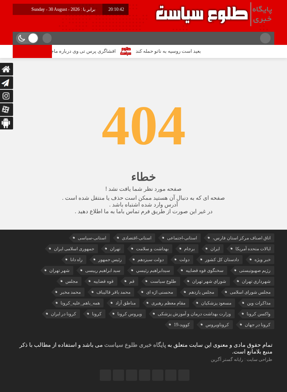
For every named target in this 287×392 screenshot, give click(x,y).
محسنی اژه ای (159, 292)
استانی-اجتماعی (182, 238)
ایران (215, 248)
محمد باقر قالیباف (113, 292)
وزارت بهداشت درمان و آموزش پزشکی (194, 313)
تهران (115, 248)
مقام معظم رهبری (168, 303)
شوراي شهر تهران (209, 281)
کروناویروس (217, 324)
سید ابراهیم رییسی (102, 270)
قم (132, 281)
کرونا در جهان (258, 324)
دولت (184, 259)
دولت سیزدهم (151, 259)
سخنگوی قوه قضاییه (204, 270)
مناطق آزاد (125, 303)
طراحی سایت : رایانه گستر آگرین (241, 359)
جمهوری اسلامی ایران (74, 248)
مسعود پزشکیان (216, 303)
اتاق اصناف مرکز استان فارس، (242, 238)
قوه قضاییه (103, 281)
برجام (189, 248)
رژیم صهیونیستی (255, 270)
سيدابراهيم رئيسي (153, 270)
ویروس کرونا (129, 313)
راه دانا (76, 259)
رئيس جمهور (110, 259)
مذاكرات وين (259, 303)
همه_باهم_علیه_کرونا (80, 303)
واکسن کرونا (259, 313)
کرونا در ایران (63, 313)
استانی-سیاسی (92, 238)
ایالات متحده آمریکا (253, 248)
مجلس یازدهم (201, 292)
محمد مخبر (70, 292)
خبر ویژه (262, 259)
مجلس (71, 281)
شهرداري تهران (256, 281)
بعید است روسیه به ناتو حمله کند (173, 51)
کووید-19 (182, 324)
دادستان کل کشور (222, 259)
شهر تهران (59, 270)
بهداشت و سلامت (152, 248)
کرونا (97, 313)
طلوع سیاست (163, 281)
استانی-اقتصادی (136, 238)
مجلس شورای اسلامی (250, 292)
